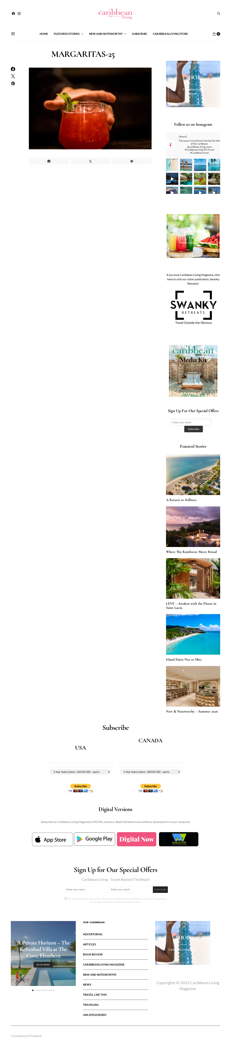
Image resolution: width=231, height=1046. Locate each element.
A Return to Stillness (181, 500)
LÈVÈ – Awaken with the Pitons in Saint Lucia (191, 605)
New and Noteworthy (106, 33)
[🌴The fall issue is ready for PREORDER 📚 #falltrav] (214, 179)
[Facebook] (13, 13)
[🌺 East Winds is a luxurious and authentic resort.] (200, 179)
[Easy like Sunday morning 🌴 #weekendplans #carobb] (214, 165)
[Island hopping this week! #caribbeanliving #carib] (200, 193)
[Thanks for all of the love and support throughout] (186, 179)
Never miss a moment (193, 242)
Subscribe (139, 33)
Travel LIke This (95, 994)
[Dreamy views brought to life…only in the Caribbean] (172, 179)
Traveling (91, 1004)
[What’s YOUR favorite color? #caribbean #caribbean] (186, 193)
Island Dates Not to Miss (184, 659)
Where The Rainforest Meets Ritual (191, 552)
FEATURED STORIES (67, 33)
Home (44, 33)
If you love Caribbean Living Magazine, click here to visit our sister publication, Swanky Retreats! (193, 279)
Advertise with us (193, 383)
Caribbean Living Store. (182, 949)
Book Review (93, 954)
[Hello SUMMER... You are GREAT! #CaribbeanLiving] (214, 193)
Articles (89, 944)
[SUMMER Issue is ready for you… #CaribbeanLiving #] (172, 165)
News (87, 984)
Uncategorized (94, 1014)
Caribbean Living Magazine (104, 964)
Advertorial (93, 934)
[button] (33, 990)
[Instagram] (19, 13)
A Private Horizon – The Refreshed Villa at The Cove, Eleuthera (43, 949)
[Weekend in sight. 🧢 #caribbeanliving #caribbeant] (172, 193)
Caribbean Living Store (170, 33)
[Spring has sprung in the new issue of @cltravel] (186, 165)
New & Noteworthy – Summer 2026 (192, 711)
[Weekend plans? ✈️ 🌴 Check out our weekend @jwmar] (200, 165)
